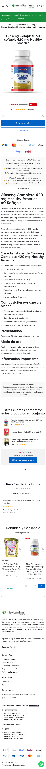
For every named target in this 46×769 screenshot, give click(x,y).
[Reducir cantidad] (3, 116)
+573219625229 (10, 729)
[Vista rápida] (20, 549)
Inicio (10, 25)
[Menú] (3, 6)
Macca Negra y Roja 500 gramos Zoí (26, 432)
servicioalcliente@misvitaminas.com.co (19, 694)
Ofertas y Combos (9, 659)
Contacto (5, 682)
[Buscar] (7, 6)
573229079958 (10, 698)
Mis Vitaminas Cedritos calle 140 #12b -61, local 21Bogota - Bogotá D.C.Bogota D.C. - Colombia (14, 735)
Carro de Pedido (8, 662)
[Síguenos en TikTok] (14, 647)
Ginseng (32, 25)
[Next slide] (43, 469)
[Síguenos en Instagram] (11, 647)
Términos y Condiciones (11, 666)
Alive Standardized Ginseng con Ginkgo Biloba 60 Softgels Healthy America (34, 568)
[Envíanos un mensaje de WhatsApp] (41, 764)
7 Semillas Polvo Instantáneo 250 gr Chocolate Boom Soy (11, 566)
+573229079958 (10, 710)
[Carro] (43, 6)
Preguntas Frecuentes (10, 669)
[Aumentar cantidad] (43, 116)
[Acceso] (38, 6)
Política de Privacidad (10, 672)
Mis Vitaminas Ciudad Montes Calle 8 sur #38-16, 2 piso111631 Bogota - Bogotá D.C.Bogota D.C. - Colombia (15, 716)
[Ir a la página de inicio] (23, 6)
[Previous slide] (2, 469)
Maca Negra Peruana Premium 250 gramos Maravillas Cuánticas (25, 440)
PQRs (4, 685)
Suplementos (21, 25)
